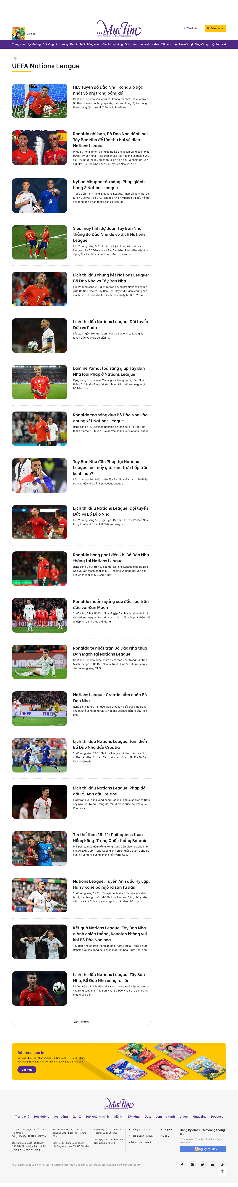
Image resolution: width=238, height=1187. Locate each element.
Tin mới (183, 44)
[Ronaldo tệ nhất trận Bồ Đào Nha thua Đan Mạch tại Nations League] (39, 662)
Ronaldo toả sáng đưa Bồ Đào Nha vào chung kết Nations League (110, 417)
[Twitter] (202, 1164)
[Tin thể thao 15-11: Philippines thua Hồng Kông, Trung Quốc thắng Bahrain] (39, 848)
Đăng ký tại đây (206, 1149)
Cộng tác (168, 1129)
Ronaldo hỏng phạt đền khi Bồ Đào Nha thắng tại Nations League (111, 557)
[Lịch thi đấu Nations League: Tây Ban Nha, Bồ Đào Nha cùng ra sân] (39, 988)
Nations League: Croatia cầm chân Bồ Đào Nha (110, 697)
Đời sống (48, 44)
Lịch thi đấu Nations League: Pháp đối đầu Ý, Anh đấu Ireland (110, 791)
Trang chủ (18, 44)
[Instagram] (192, 1164)
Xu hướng (62, 44)
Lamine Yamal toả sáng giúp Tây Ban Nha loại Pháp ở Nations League (109, 371)
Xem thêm (81, 1021)
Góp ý (166, 1135)
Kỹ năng (118, 44)
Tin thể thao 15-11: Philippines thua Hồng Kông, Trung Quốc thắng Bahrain (110, 837)
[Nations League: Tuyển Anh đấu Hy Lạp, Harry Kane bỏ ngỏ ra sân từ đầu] (39, 895)
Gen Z (74, 44)
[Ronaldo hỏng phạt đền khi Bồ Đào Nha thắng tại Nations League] (39, 568)
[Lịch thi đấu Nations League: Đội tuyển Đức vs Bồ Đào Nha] (39, 522)
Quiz (128, 44)
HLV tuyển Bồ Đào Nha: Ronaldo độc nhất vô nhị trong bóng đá (108, 90)
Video (155, 44)
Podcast (221, 44)
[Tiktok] (222, 1164)
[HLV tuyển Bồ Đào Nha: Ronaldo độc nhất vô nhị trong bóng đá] (39, 101)
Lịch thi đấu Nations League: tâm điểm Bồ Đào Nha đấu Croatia (110, 744)
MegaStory (202, 44)
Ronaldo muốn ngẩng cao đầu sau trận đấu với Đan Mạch (111, 604)
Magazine (200, 1116)
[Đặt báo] (18, 33)
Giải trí (106, 44)
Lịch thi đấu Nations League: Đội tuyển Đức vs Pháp (110, 324)
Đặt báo (31, 33)
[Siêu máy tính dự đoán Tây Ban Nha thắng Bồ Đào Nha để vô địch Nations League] (39, 242)
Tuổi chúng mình (90, 44)
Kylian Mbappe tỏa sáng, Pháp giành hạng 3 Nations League (109, 184)
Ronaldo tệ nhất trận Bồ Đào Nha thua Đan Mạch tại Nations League (110, 651)
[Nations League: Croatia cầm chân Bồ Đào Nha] (39, 708)
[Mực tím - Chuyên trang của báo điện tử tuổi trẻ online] (119, 28)
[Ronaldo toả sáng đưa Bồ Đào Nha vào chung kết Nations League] (39, 429)
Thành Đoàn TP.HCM (142, 1135)
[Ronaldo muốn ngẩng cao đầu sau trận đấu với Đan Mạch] (39, 615)
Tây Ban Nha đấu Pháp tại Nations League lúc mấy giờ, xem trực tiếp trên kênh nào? (110, 467)
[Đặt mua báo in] (119, 1061)
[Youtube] (212, 1164)
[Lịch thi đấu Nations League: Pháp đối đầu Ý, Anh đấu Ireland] (39, 802)
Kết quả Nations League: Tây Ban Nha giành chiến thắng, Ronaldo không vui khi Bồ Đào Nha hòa (110, 933)
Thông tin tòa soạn (141, 1129)
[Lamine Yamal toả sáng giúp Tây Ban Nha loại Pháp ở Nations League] (39, 382)
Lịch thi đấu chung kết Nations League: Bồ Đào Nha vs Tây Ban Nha (111, 278)
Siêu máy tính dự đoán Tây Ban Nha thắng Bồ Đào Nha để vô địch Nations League (109, 234)
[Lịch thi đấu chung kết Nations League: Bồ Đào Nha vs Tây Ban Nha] (39, 289)
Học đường (34, 44)
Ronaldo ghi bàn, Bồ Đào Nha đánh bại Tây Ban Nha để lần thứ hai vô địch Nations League (110, 139)
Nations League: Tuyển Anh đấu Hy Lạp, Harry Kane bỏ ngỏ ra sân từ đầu (111, 884)
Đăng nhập (217, 28)
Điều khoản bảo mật (141, 1142)
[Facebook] (182, 1164)
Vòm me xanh (141, 44)
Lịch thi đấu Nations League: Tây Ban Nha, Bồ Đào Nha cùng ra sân (109, 977)
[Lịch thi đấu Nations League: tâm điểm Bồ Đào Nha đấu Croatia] (39, 755)
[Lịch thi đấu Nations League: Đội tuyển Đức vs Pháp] (39, 335)
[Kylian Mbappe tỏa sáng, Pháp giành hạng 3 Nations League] (39, 195)
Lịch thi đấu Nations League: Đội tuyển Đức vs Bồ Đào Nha (110, 511)
